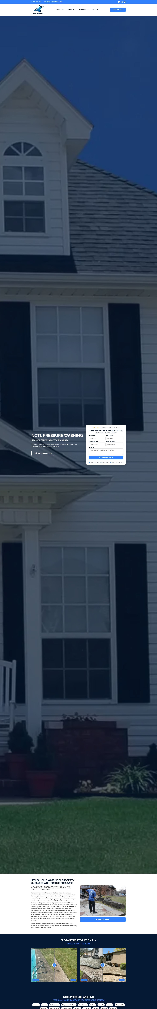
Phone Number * (93, 441)
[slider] (54, 965)
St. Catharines (54, 1005)
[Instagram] (122, 2)
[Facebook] (119, 2)
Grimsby (36, 1005)
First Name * (92, 435)
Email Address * (111, 441)
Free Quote (118, 10)
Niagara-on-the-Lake (68, 1005)
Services (71, 10)
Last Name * (109, 435)
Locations (84, 10)
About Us (60, 10)
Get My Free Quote (106, 457)
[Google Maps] (125, 2)
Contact (95, 10)
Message (91, 447)
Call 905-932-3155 (43, 453)
